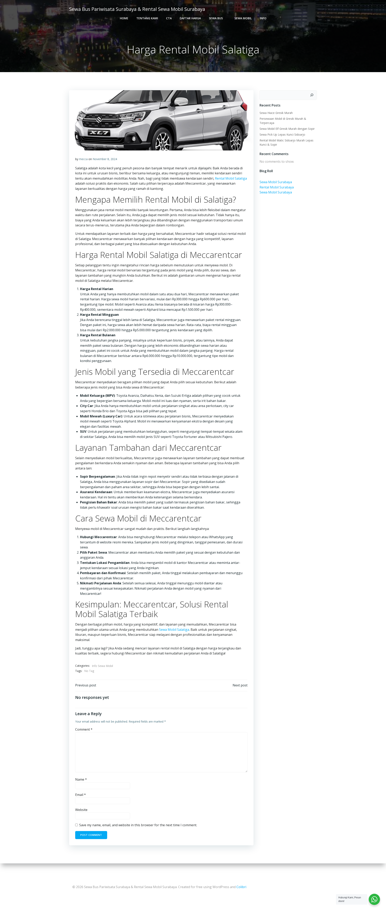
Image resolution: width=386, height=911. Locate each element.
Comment (83, 729)
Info (263, 18)
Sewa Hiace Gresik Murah (276, 113)
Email (80, 794)
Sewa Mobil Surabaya (276, 182)
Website (81, 810)
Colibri (241, 887)
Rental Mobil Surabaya (277, 187)
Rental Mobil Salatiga (230, 178)
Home (124, 18)
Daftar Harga (190, 18)
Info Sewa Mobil (102, 666)
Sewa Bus (216, 18)
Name (81, 779)
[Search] (312, 95)
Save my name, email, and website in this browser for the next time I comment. (138, 825)
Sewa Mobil (243, 18)
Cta (169, 18)
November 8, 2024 (105, 159)
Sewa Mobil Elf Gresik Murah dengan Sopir (287, 129)
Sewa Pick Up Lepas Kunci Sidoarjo (282, 134)
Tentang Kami (147, 18)
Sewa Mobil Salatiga (174, 629)
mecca (83, 159)
